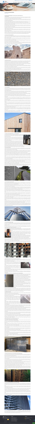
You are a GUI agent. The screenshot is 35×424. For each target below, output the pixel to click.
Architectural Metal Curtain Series (14, 420)
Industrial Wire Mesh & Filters (13, 418)
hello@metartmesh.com (18, 0)
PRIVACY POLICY (24, 423)
